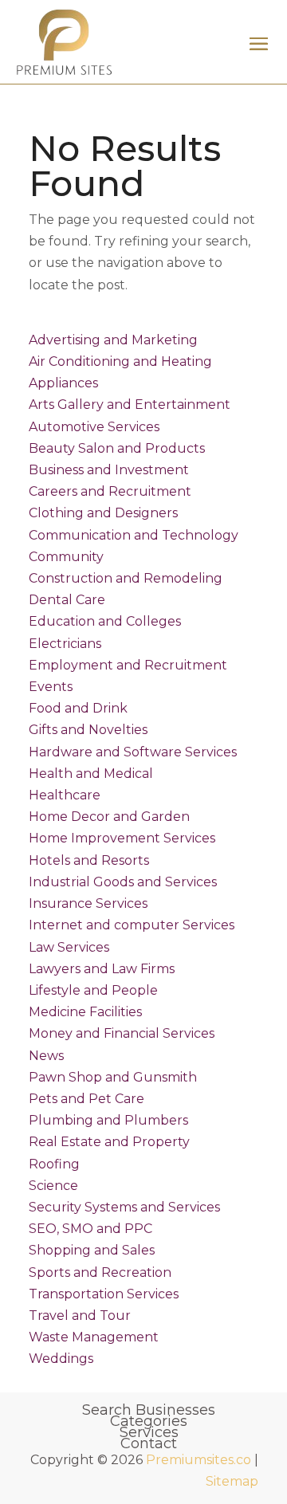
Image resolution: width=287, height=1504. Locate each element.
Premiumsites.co (198, 1459)
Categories (148, 1421)
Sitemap (232, 1481)
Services (149, 1432)
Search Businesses (148, 1410)
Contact (148, 1443)
